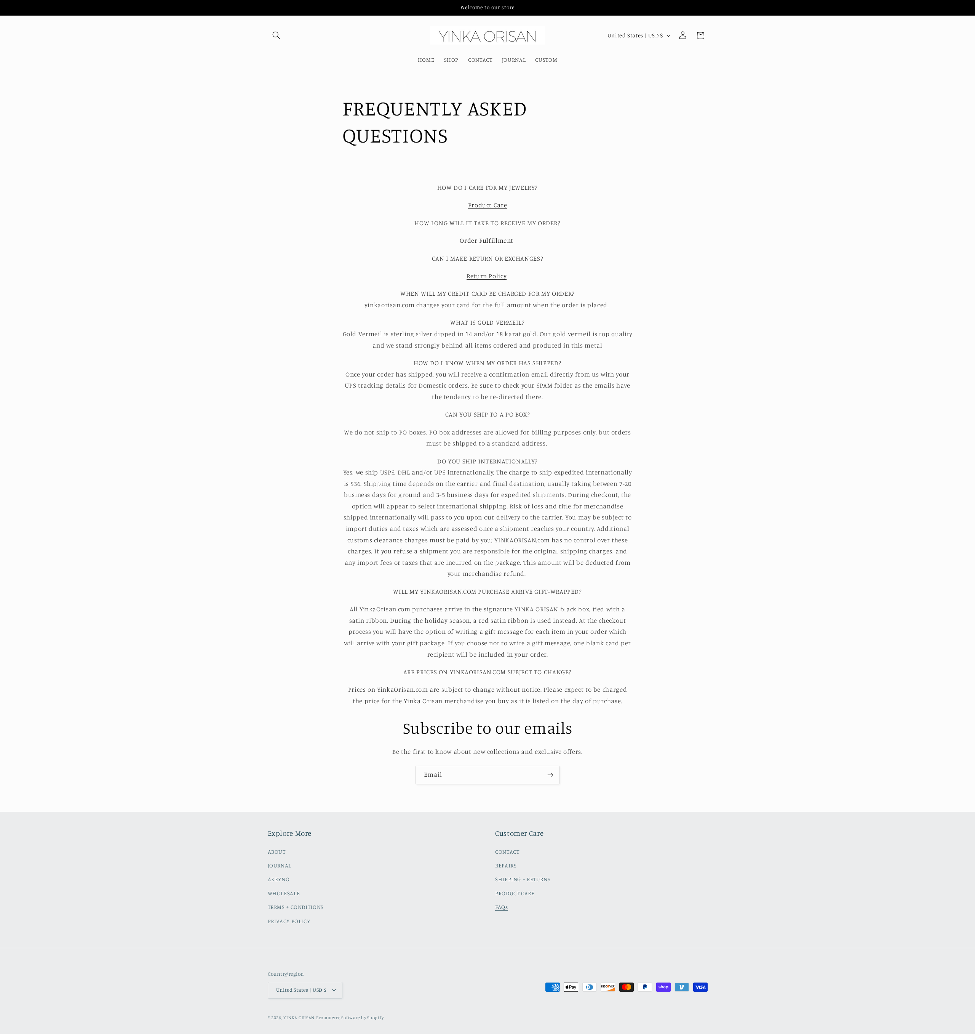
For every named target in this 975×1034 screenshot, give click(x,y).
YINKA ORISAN (299, 1017)
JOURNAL (279, 865)
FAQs (501, 907)
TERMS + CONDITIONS (296, 907)
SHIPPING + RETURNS (522, 879)
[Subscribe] (550, 775)
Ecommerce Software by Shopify (350, 1017)
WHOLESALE (284, 893)
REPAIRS (505, 865)
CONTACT (507, 851)
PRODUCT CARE (515, 893)
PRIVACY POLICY (289, 921)
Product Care (487, 205)
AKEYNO (279, 879)
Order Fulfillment (486, 240)
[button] (276, 35)
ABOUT (277, 851)
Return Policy (487, 276)
